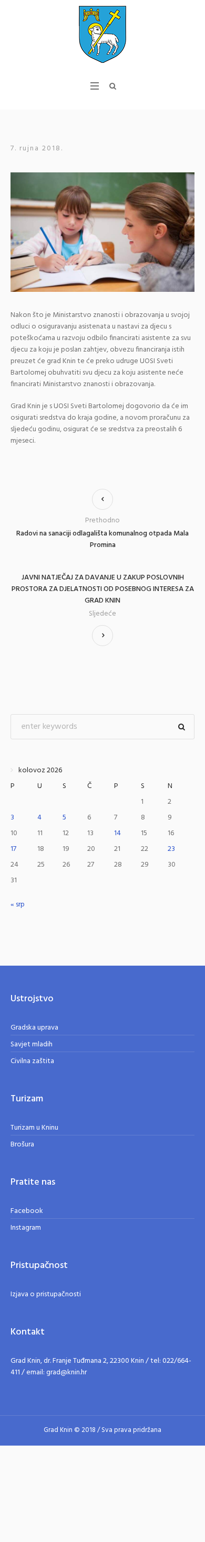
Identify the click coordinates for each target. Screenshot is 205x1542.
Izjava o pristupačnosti (46, 1294)
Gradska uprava (34, 1028)
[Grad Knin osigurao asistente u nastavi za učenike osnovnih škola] (102, 232)
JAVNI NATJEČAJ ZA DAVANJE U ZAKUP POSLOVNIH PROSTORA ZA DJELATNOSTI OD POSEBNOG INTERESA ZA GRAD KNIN (103, 589)
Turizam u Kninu (34, 1128)
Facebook (27, 1211)
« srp (18, 905)
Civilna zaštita (32, 1061)
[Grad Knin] (102, 34)
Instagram (26, 1228)
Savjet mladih (32, 1044)
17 (13, 849)
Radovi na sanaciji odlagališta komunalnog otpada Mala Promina (102, 539)
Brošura (22, 1145)
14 (117, 833)
